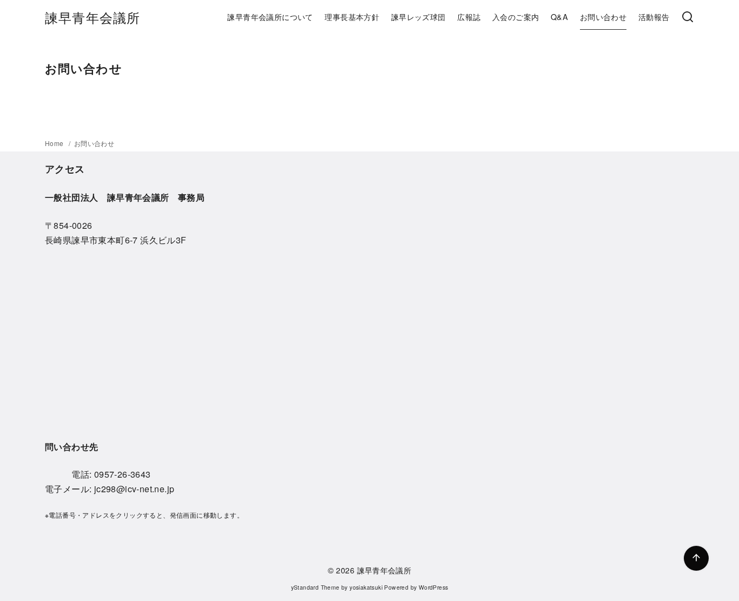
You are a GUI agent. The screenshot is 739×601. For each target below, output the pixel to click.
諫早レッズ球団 (418, 16)
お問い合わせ (603, 16)
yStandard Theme (315, 587)
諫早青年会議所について (270, 16)
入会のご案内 (515, 16)
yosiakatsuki (365, 587)
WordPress (433, 587)
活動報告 (654, 16)
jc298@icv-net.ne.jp (134, 489)
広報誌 (468, 16)
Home (55, 143)
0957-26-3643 (122, 474)
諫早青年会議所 (92, 17)
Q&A (559, 16)
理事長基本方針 (352, 16)
